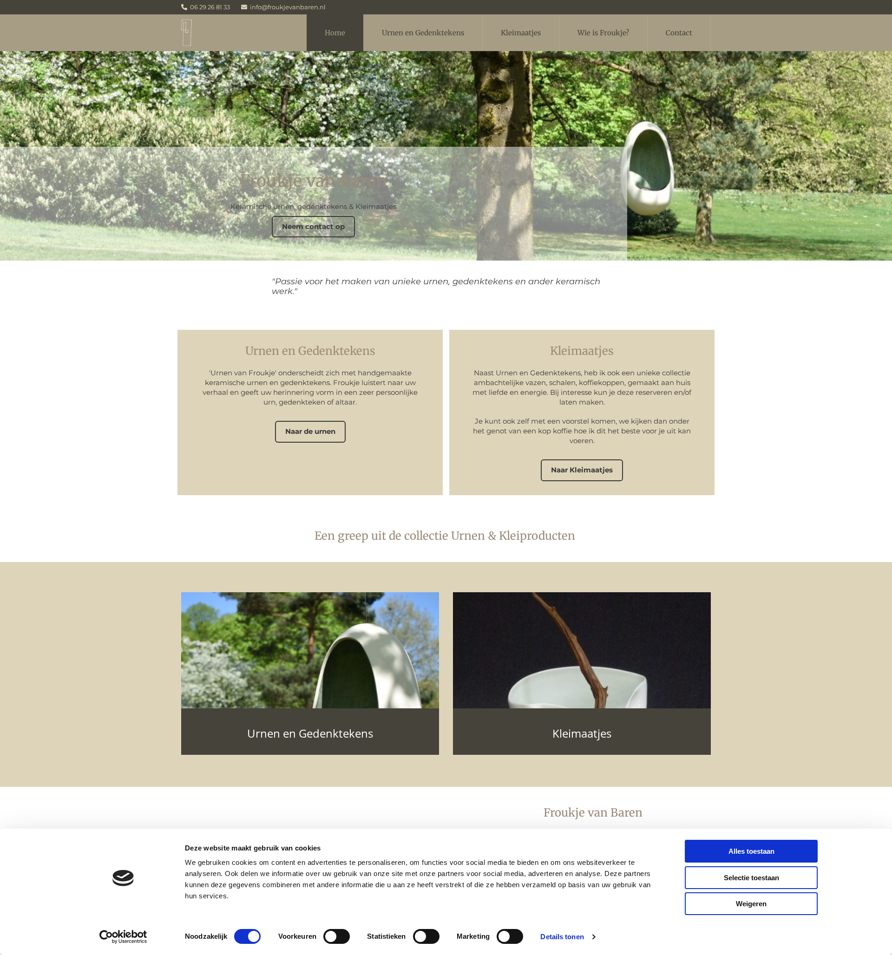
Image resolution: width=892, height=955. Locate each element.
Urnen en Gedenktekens (423, 32)
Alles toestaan (751, 851)
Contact (679, 32)
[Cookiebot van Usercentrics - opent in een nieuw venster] (123, 937)
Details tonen (562, 937)
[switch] (336, 936)
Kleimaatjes (521, 32)
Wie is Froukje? (603, 32)
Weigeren (751, 904)
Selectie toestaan (751, 878)
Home (335, 32)
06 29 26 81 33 (210, 7)
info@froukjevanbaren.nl (288, 7)
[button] (313, 227)
